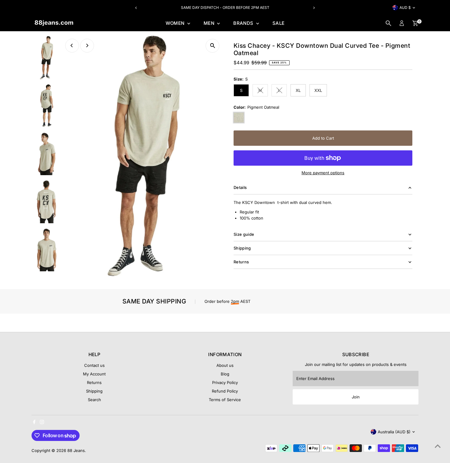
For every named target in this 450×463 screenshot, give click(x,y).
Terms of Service (225, 399)
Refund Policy (225, 391)
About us (225, 365)
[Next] (314, 8)
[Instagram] (42, 422)
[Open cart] (415, 23)
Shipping (94, 391)
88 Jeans (76, 450)
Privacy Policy (225, 382)
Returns (94, 382)
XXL (318, 90)
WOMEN (176, 23)
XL (298, 90)
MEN (210, 23)
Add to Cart (323, 138)
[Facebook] (34, 422)
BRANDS (244, 23)
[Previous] (136, 8)
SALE (278, 23)
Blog (225, 373)
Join (356, 396)
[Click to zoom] (212, 46)
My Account (94, 373)
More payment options (323, 172)
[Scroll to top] (438, 446)
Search (94, 399)
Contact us (94, 365)
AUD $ (405, 7)
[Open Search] (388, 23)
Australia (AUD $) (394, 431)
